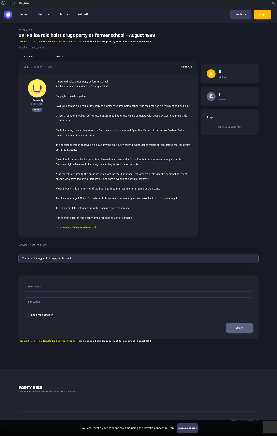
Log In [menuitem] (12, 3)
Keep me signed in (42, 315)
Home (24, 14)
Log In (239, 328)
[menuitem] (3, 3)
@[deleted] (37, 103)
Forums (22, 41)
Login (262, 14)
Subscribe (84, 14)
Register (241, 14)
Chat (62, 14)
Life (33, 41)
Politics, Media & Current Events (57, 41)
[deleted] (37, 100)
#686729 (186, 66)
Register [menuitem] (24, 3)
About (42, 14)
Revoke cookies (187, 428)
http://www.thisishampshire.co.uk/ (77, 227)
